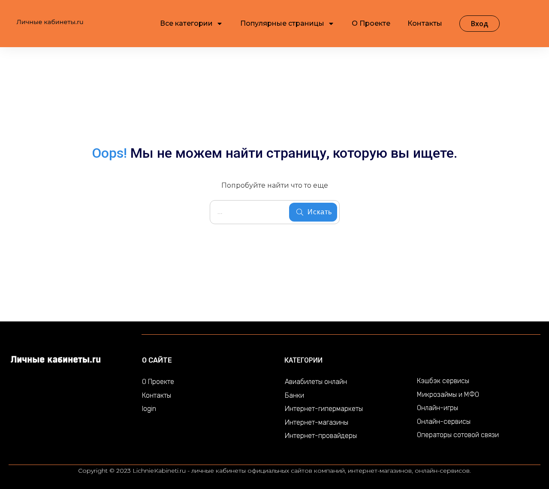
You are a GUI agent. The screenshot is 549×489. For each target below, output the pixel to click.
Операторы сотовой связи (458, 435)
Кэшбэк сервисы (443, 381)
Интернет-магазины (316, 422)
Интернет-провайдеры (321, 436)
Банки (294, 395)
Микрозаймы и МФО (448, 394)
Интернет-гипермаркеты (324, 409)
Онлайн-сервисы (444, 421)
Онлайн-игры (437, 408)
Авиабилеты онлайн (316, 382)
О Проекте (158, 382)
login (149, 409)
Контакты (156, 395)
